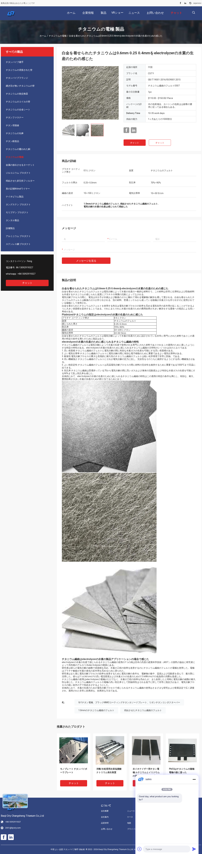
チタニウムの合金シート (18, 109)
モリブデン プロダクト (17, 212)
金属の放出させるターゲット (20, 165)
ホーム (43, 36)
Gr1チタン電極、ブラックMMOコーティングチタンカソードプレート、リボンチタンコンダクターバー (129, 702)
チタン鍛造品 (12, 141)
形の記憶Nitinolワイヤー (18, 188)
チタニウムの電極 (57, 36)
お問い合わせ (106, 829)
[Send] (194, 848)
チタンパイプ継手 (15, 62)
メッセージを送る (86, 260)
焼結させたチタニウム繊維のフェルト (143, 710)
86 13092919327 (24, 267)
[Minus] (194, 779)
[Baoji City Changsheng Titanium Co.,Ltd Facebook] (180, 3)
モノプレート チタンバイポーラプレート (73, 771)
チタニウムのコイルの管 (18, 101)
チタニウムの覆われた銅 (18, 149)
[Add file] (139, 848)
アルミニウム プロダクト (18, 236)
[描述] (193, 12)
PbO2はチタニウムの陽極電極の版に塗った (181, 771)
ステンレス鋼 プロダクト (18, 244)
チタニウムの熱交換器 (17, 93)
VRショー (117, 12)
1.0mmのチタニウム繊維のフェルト (96, 710)
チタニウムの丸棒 (15, 133)
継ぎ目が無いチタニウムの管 (20, 86)
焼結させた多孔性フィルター (20, 180)
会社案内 (105, 817)
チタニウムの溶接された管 (19, 70)
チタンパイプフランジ (17, 78)
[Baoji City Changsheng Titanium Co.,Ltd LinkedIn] (185, 3)
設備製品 (10, 228)
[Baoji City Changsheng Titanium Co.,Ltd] (11, 13)
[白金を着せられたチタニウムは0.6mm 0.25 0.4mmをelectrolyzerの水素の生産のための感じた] (90, 92)
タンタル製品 (12, 220)
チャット (27, 282)
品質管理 (105, 823)
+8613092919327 (26, 274)
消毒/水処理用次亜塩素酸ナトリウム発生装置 (109, 771)
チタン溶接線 (12, 125)
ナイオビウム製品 (15, 196)
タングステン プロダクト (18, 204)
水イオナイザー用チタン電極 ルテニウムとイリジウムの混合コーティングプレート (146, 773)
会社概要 (105, 811)
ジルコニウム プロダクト (18, 173)
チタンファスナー (15, 117)
